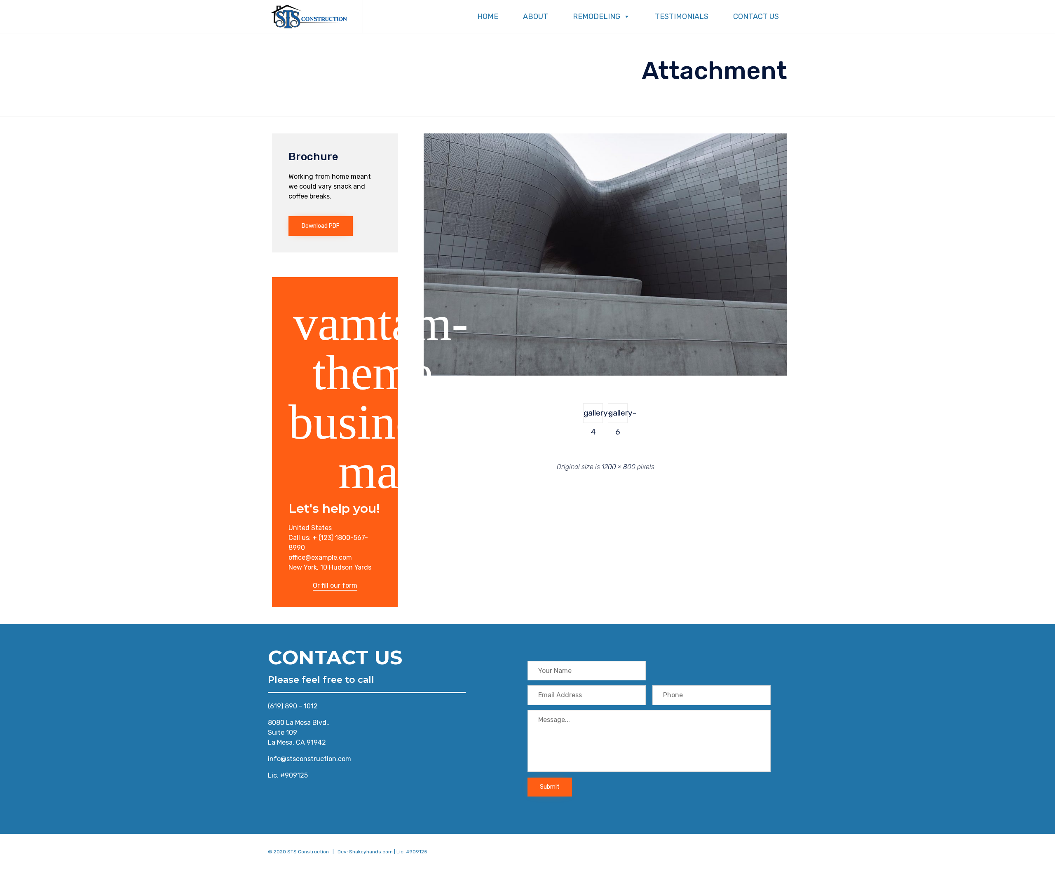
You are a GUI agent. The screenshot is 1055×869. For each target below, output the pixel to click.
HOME (487, 16)
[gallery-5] (605, 373)
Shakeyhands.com (371, 852)
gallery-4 (593, 415)
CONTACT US (756, 16)
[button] (320, 226)
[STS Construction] (309, 16)
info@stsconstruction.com (309, 759)
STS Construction (308, 852)
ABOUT (535, 16)
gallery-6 (618, 415)
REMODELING (596, 16)
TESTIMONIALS (681, 16)
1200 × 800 (618, 467)
